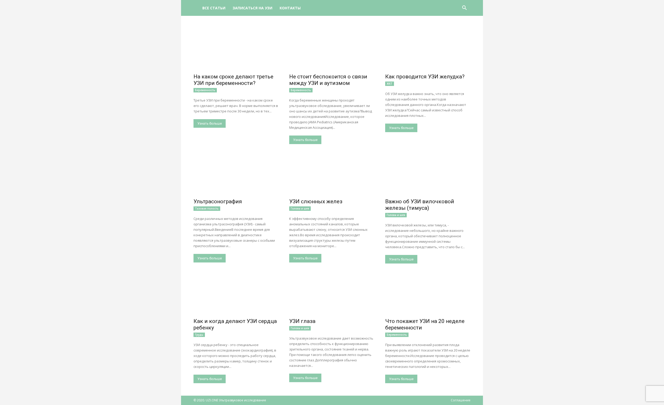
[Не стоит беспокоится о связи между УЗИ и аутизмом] (332, 49)
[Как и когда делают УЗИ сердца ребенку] (236, 294)
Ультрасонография (217, 201)
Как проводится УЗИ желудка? (425, 76)
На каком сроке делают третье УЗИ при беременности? (233, 79)
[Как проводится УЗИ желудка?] (428, 49)
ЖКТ (389, 83)
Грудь (199, 334)
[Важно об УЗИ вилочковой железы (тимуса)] (428, 174)
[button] (464, 8)
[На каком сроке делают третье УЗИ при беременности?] (236, 49)
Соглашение (461, 400)
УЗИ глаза (302, 321)
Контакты (290, 7)
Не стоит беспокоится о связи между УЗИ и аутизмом (328, 79)
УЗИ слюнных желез (315, 201)
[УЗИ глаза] (332, 294)
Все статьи (213, 7)
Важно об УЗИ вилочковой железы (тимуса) (419, 204)
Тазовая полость (207, 208)
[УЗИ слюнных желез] (332, 174)
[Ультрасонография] (236, 174)
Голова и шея (300, 208)
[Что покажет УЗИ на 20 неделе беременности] (428, 294)
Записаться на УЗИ (252, 7)
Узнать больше (209, 123)
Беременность (205, 90)
